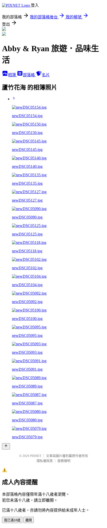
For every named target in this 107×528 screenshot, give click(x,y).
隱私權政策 (45, 461)
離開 (28, 520)
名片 (46, 75)
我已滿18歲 (12, 520)
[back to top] (6, 446)
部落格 (29, 75)
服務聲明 (63, 461)
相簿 (12, 75)
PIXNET (35, 456)
